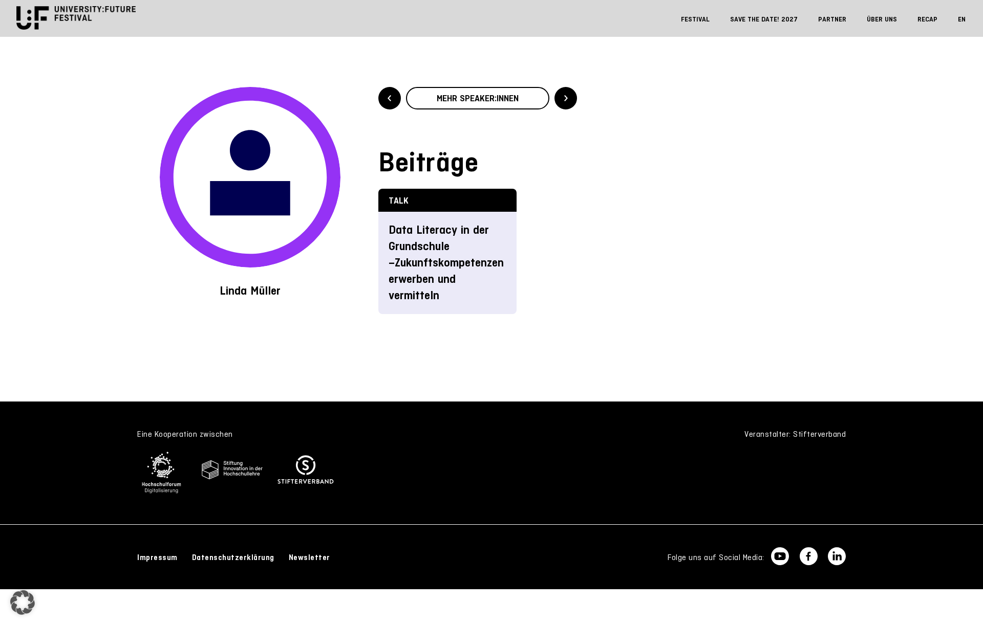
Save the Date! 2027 (764, 19)
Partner (832, 19)
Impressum (157, 557)
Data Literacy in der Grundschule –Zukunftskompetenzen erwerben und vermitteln (446, 262)
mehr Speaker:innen (478, 98)
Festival (695, 19)
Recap (927, 19)
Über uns (882, 19)
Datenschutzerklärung (233, 557)
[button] (22, 602)
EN (962, 19)
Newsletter (309, 557)
